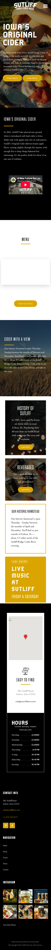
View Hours (12, 78)
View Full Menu (25, 303)
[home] (25, 6)
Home (5, 846)
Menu (5, 852)
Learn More (25, 447)
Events (5, 858)
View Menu (32, 78)
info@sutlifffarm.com (25, 701)
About (5, 864)
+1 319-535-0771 (10, 817)
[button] (44, 6)
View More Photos (9, 925)
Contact (5, 870)
